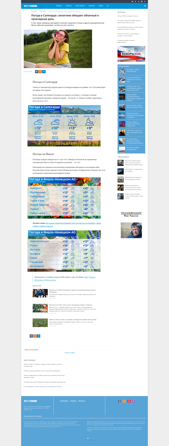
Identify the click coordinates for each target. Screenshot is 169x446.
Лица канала (80, 6)
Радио (101, 6)
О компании (64, 401)
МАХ (86, 277)
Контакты (81, 401)
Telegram (91, 277)
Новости (59, 6)
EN (107, 6)
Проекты (69, 6)
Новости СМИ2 (70, 352)
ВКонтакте (39, 280)
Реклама (92, 6)
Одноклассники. (50, 280)
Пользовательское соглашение (32, 416)
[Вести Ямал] (31, 6)
